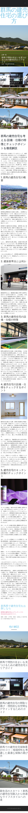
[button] (25, 3)
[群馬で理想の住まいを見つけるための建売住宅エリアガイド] (14, 645)
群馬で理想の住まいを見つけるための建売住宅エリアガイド (14, 665)
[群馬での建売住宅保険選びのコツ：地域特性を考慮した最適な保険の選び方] (14, 730)
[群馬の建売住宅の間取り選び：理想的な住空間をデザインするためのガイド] (14, 686)
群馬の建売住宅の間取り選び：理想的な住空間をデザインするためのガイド (14, 707)
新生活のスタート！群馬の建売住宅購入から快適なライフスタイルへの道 (14, 795)
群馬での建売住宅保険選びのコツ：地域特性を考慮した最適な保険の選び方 (14, 751)
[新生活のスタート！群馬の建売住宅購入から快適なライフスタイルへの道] (14, 774)
